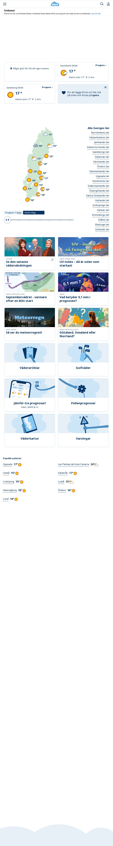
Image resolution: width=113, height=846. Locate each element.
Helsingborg (10, 490)
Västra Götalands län (97, 195)
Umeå (6, 472)
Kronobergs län (100, 214)
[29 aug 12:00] (49, 220)
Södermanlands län (98, 185)
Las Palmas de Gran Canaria (73, 464)
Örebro (62, 490)
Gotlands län (102, 229)
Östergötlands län (99, 190)
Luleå (61, 481)
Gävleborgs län (101, 152)
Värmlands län (101, 161)
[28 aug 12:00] (39, 220)
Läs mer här (96, 13)
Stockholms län (100, 181)
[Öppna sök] (102, 4)
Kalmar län (103, 210)
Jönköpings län (101, 205)
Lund (6, 498)
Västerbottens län (99, 137)
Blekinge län (102, 224)
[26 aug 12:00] (18, 220)
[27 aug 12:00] (29, 220)
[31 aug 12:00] (70, 220)
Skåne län (103, 219)
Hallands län (102, 200)
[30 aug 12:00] (60, 220)
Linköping (8, 481)
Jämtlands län (101, 142)
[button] (106, 87)
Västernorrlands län (98, 147)
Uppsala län (102, 176)
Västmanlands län (99, 171)
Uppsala (7, 464)
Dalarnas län (102, 156)
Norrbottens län (100, 132)
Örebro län (103, 166)
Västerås (63, 472)
